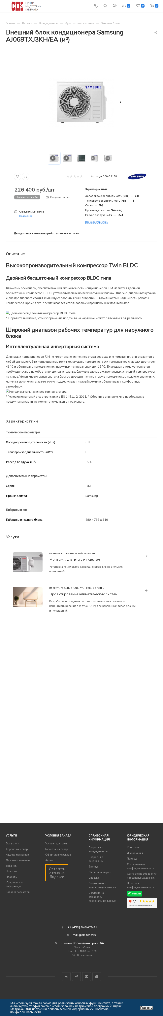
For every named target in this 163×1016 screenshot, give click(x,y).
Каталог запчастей (18, 892)
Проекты (11, 877)
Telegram (76, 976)
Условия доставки (56, 843)
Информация (135, 853)
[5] (81, 176)
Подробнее (25, 216)
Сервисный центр (17, 849)
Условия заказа (58, 835)
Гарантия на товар (56, 849)
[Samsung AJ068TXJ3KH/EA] (81, 102)
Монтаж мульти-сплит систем (74, 559)
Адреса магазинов (17, 855)
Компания (133, 847)
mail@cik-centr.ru (84, 935)
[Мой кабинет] (114, 6)
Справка (94, 878)
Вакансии (11, 866)
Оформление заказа (58, 855)
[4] (78, 176)
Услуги (11, 835)
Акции (49, 860)
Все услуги (12, 843)
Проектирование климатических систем (83, 594)
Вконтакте (66, 976)
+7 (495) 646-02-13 (82, 927)
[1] (67, 176)
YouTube (86, 976)
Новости (11, 871)
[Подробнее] (146, 556)
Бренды (94, 866)
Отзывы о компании (18, 860)
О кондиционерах (100, 872)
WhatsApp (96, 976)
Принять (146, 1008)
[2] (71, 176)
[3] (74, 176)
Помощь (132, 859)
